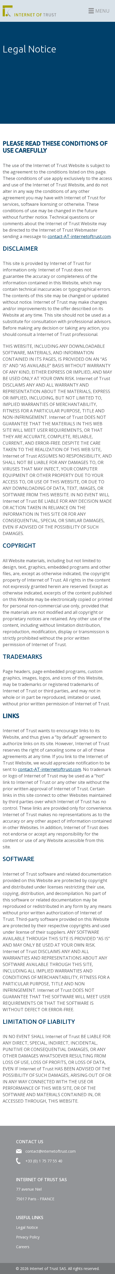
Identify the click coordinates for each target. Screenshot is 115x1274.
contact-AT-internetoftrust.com (79, 236)
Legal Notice (27, 1227)
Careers (22, 1246)
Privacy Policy (28, 1237)
